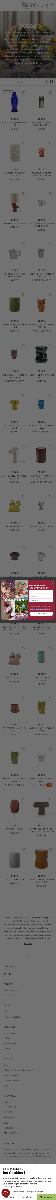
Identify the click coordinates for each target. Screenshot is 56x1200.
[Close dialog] (52, 582)
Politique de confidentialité (37, 608)
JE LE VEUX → (41, 613)
